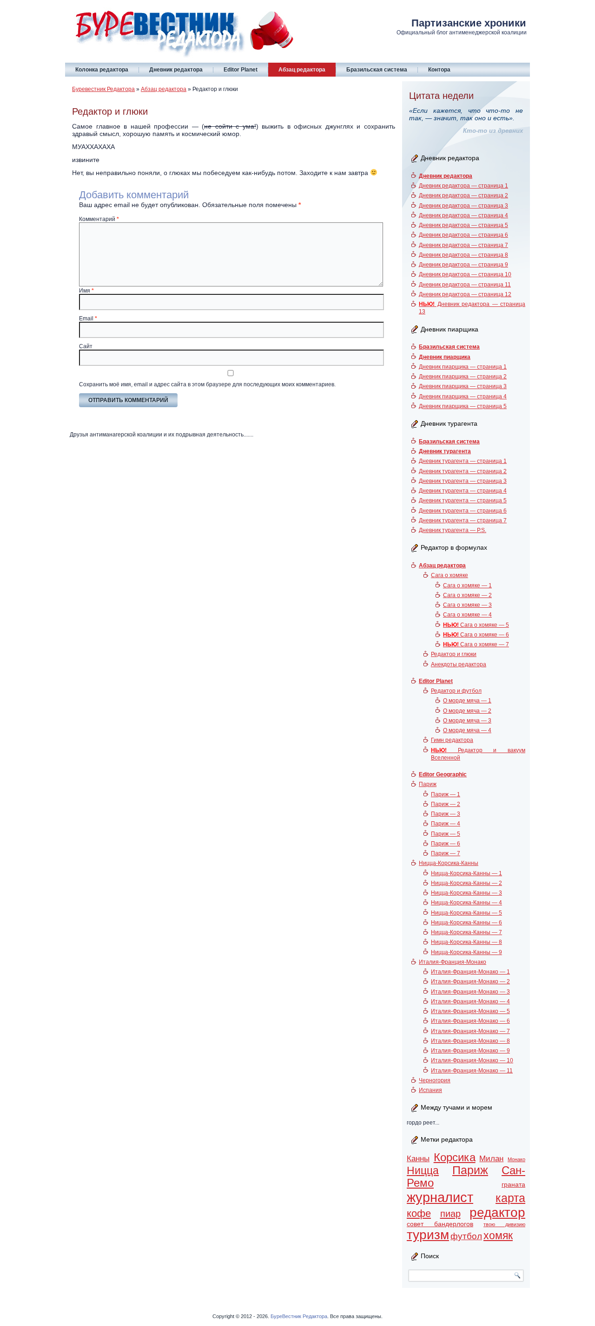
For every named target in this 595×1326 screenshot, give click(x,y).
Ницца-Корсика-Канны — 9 (466, 952)
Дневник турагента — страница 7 (463, 520)
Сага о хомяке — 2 (467, 595)
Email (88, 318)
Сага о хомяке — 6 (476, 634)
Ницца (423, 1170)
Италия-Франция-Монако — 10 (472, 1060)
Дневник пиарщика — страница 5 (463, 406)
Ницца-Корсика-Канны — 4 (466, 902)
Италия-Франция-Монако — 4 (470, 1001)
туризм (428, 1235)
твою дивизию (504, 1224)
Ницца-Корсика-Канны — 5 (466, 913)
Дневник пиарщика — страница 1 (463, 367)
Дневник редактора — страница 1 (463, 185)
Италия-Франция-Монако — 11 (472, 1070)
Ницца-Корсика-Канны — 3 (466, 893)
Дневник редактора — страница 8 (463, 255)
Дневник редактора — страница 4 (463, 215)
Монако (516, 1159)
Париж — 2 (445, 804)
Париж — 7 (445, 853)
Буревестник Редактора (103, 89)
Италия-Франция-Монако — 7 (470, 1031)
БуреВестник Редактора (299, 1316)
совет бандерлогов (440, 1224)
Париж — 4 (445, 823)
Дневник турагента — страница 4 (463, 491)
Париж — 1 (445, 794)
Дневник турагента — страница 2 (463, 471)
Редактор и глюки (453, 654)
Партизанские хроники (468, 23)
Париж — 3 (445, 814)
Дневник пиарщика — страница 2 (463, 376)
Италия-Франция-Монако (452, 962)
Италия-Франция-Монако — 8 (470, 1041)
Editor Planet (241, 69)
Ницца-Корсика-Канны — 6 (466, 922)
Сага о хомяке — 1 (467, 585)
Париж (427, 784)
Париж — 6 (445, 843)
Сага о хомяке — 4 (467, 614)
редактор (497, 1212)
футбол (466, 1236)
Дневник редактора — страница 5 (463, 225)
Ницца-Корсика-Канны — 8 (466, 942)
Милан (491, 1158)
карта (510, 1198)
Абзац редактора (301, 69)
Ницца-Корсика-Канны (448, 863)
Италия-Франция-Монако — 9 (470, 1050)
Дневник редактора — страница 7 (463, 245)
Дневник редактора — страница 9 (463, 264)
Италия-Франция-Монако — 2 (470, 981)
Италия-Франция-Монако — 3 (470, 991)
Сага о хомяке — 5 (476, 625)
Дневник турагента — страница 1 (463, 461)
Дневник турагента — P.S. (452, 530)
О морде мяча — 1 (467, 700)
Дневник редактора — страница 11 (465, 284)
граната (513, 1184)
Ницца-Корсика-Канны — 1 (466, 873)
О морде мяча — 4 (467, 730)
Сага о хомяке (449, 575)
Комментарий (99, 219)
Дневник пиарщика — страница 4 (463, 396)
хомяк (498, 1235)
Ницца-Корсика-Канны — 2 (466, 883)
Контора (439, 69)
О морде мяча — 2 (467, 711)
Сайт (86, 346)
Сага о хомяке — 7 (476, 644)
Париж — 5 (445, 834)
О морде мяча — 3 (467, 720)
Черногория (434, 1080)
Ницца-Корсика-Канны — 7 (466, 932)
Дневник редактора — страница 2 (463, 195)
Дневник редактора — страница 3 (463, 205)
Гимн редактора (452, 740)
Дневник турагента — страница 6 (463, 510)
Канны (418, 1158)
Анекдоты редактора (458, 664)
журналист (440, 1197)
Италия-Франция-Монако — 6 (470, 1021)
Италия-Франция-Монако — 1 (470, 971)
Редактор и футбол (456, 691)
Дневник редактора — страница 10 (465, 274)
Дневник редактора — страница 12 (465, 294)
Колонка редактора (101, 69)
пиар (450, 1214)
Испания (430, 1090)
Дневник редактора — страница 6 (463, 235)
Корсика (455, 1157)
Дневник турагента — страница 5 (463, 500)
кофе (419, 1213)
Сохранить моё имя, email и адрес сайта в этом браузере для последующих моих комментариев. (207, 384)
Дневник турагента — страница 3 (463, 481)
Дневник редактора (176, 69)
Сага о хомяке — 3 (467, 605)
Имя (86, 290)
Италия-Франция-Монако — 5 (470, 1011)
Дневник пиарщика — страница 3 (463, 386)
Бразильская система (376, 69)
